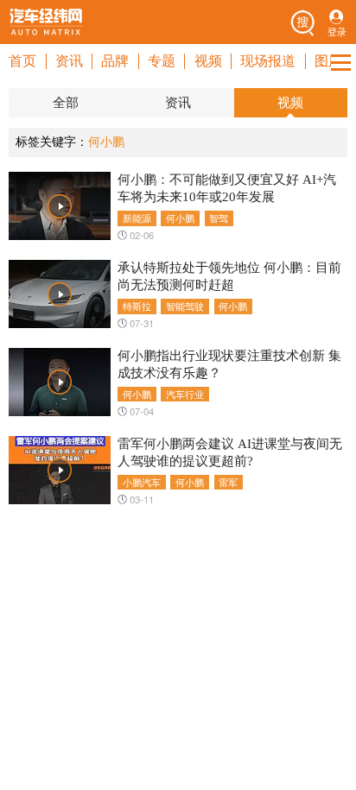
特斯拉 (137, 306)
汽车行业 (185, 394)
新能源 (137, 217)
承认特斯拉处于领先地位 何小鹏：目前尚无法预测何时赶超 (229, 276)
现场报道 (268, 61)
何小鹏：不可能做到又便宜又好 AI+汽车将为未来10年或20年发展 (227, 188)
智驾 (218, 217)
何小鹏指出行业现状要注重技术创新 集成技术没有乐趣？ (229, 364)
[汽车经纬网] (46, 22)
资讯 (69, 61)
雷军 (228, 482)
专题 (161, 61)
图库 (328, 61)
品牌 (115, 61)
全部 (66, 103)
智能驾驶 (185, 306)
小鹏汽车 (142, 482)
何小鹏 (180, 217)
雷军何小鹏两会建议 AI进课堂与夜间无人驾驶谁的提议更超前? (230, 452)
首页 (22, 61)
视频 (208, 61)
